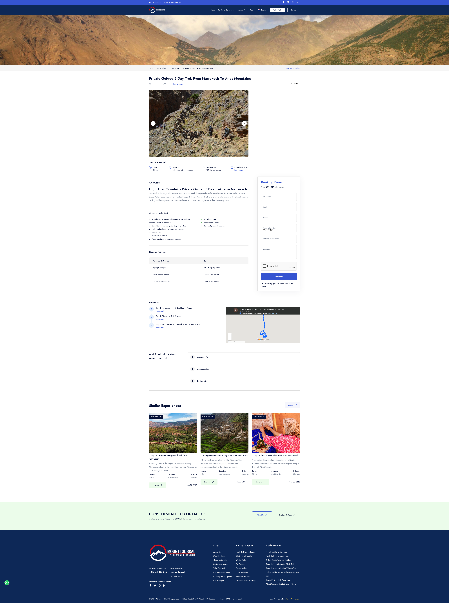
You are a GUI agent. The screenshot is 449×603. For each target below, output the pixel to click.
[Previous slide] (153, 123)
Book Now (279, 276)
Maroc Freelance (292, 599)
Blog (251, 10)
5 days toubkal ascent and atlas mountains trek (282, 574)
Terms (222, 599)
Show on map (177, 84)
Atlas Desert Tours (243, 576)
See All (290, 405)
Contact (293, 10)
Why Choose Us (219, 568)
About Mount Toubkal (293, 68)
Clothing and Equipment (222, 576)
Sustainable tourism (220, 564)
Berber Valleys (241, 568)
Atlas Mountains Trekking (245, 580)
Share (295, 83)
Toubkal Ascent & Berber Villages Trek (281, 568)
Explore (156, 485)
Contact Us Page (285, 515)
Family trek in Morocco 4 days (278, 556)
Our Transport (218, 580)
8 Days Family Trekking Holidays (278, 560)
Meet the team (219, 556)
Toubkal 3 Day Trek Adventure (278, 580)
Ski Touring (240, 564)
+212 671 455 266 (155, 2)
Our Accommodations (221, 572)
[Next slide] (244, 123)
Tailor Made (277, 10)
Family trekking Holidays (245, 552)
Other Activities (242, 572)
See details (160, 311)
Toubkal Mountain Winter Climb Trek (280, 564)
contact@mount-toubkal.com (173, 2)
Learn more (238, 170)
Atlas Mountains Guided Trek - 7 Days (281, 584)
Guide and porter (220, 560)
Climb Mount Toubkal (244, 556)
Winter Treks (241, 560)
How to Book (237, 599)
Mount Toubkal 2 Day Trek (276, 552)
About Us (260, 515)
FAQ (228, 599)
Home (213, 10)
